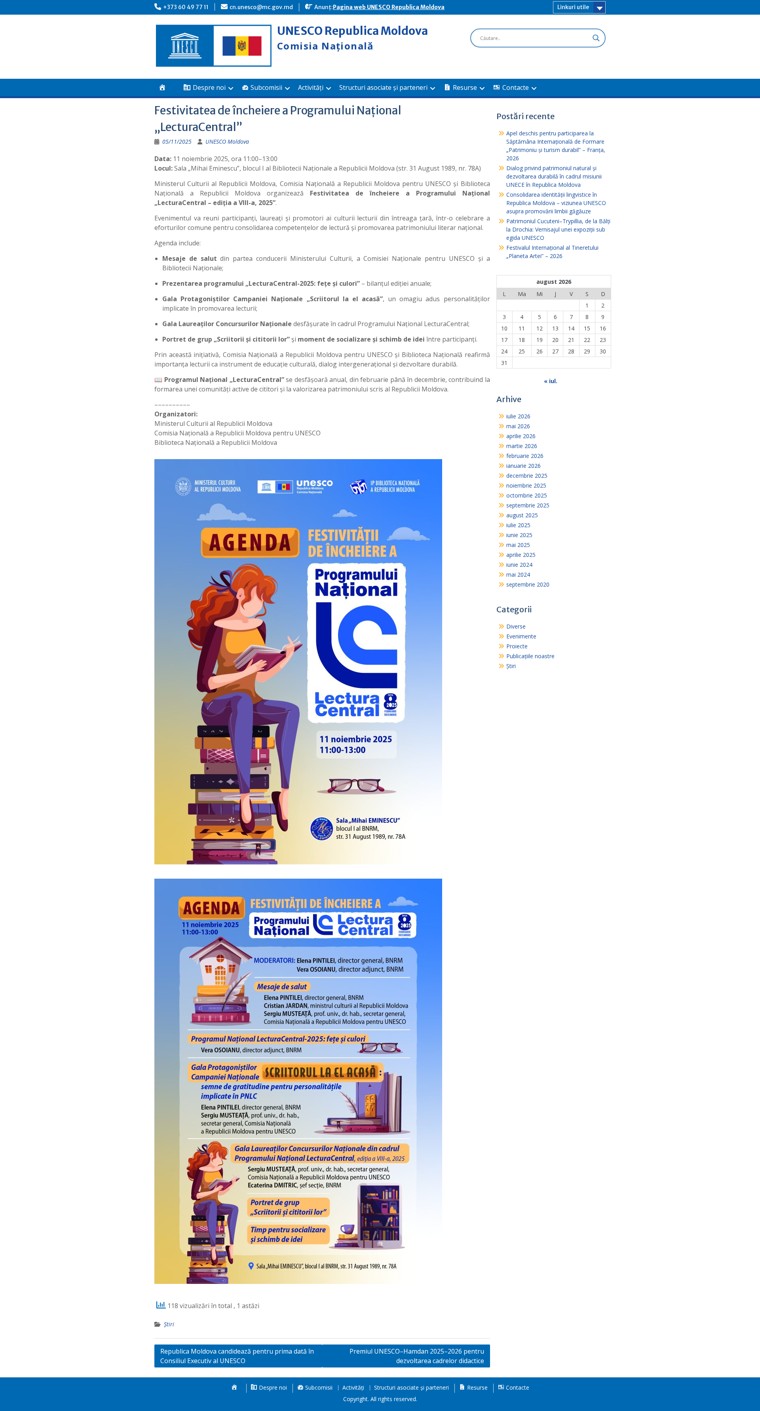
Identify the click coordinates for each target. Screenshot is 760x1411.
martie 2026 (521, 446)
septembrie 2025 (527, 505)
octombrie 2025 (526, 495)
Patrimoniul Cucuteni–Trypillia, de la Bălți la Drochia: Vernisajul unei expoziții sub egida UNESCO (558, 229)
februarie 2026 (524, 456)
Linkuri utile (573, 7)
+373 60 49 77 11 (186, 7)
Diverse (516, 626)
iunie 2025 (519, 535)
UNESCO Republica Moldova (352, 31)
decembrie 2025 (526, 475)
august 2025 (522, 515)
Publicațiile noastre (530, 656)
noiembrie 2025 (526, 485)
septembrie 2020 (527, 584)
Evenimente (521, 636)
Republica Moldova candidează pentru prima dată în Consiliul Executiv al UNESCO (237, 1356)
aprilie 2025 (521, 554)
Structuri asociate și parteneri (383, 87)
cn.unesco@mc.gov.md (261, 7)
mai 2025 (518, 545)
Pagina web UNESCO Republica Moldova (389, 7)
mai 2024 (518, 574)
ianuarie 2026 (523, 465)
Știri (169, 1324)
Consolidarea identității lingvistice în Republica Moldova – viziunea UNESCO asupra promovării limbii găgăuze (556, 203)
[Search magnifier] (596, 38)
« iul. (550, 381)
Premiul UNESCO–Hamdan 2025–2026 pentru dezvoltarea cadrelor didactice (417, 1356)
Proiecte (517, 646)
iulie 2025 (518, 525)
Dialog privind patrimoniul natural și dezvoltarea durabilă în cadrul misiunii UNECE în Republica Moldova (554, 176)
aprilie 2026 (521, 436)
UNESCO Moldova (227, 141)
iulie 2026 (518, 416)
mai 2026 (518, 426)
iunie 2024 (519, 564)
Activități (310, 87)
